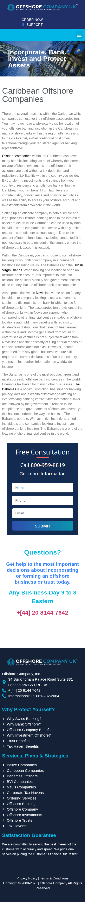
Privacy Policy (27, 878)
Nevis (40, 293)
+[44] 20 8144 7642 (42, 612)
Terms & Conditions (54, 878)
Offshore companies (16, 156)
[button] (79, 35)
